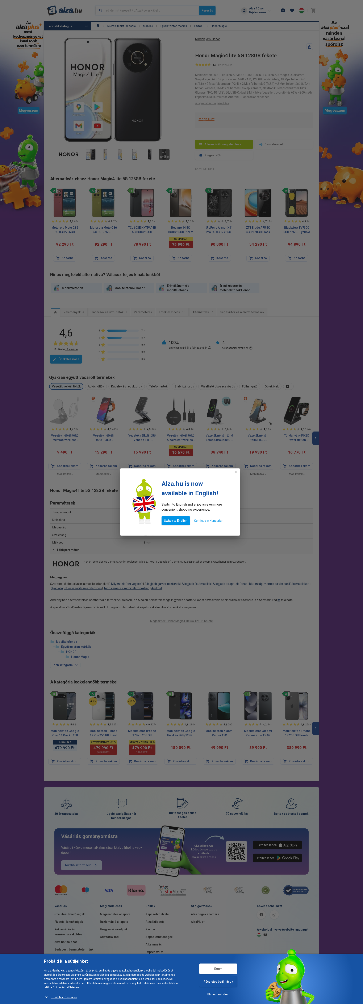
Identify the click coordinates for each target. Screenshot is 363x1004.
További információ (64, 997)
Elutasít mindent (218, 994)
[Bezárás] (236, 472)
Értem (218, 968)
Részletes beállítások (218, 981)
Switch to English (175, 520)
